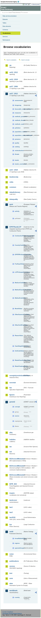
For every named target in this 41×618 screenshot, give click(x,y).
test (10, 573)
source (17, 416)
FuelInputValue (19, 264)
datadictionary (14, 192)
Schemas (5, 29)
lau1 (11, 507)
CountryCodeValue (19, 245)
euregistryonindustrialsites (16, 375)
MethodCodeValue (19, 298)
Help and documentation (10, 16)
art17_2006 (13, 86)
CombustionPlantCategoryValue (19, 236)
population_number (19, 131)
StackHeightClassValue (19, 346)
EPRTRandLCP (15, 227)
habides (12, 439)
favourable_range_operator (19, 109)
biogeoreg (18, 105)
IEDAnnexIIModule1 (16, 459)
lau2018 (12, 517)
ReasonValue (19, 335)
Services (5, 36)
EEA (10, 2)
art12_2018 (13, 79)
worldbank (13, 590)
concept (17, 406)
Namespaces (6, 40)
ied (10, 452)
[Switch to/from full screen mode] (29, 4)
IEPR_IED (13, 484)
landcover (13, 500)
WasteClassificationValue (19, 360)
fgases (12, 395)
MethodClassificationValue (19, 290)
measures (18, 113)
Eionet (10, 12)
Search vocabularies (11, 60)
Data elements (7, 26)
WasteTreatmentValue (19, 366)
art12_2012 (13, 72)
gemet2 (12, 402)
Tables (4, 23)
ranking (17, 146)
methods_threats (19, 120)
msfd (11, 531)
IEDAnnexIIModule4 (16, 475)
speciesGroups (19, 548)
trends (17, 160)
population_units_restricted (19, 135)
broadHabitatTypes (19, 538)
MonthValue (18, 308)
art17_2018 (13, 170)
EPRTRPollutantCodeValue (19, 254)
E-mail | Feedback (8, 612)
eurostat (12, 382)
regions (17, 543)
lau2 (11, 512)
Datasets (5, 19)
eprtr (11, 204)
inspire (12, 493)
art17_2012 (13, 93)
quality (17, 143)
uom (11, 578)
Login (26, 4)
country (17, 597)
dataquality (13, 199)
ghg (10, 432)
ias (10, 446)
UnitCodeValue (19, 351)
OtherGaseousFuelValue (19, 314)
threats (17, 154)
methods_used (19, 124)
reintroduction (19, 150)
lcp (10, 524)
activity (17, 211)
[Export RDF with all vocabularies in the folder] (36, 96)
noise (11, 554)
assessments (19, 100)
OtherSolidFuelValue (19, 325)
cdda (11, 182)
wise (11, 583)
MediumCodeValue (19, 282)
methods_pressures (19, 116)
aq (10, 65)
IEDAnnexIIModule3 (16, 466)
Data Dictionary (17, 12)
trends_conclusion (19, 164)
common (12, 187)
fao (10, 388)
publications (14, 561)
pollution (17, 128)
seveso (12, 566)
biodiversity (13, 177)
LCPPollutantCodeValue (19, 272)
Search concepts (25, 60)
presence (17, 139)
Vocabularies (7, 33)
